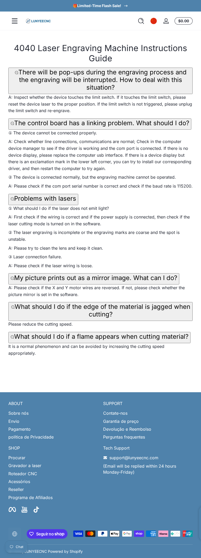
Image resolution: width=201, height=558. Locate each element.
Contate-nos (115, 413)
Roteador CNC (22, 473)
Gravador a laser (24, 465)
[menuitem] (53, 413)
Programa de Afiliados (30, 497)
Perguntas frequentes (124, 437)
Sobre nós (18, 413)
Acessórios (19, 481)
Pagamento (19, 429)
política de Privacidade (31, 437)
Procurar (16, 457)
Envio (13, 421)
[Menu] (14, 21)
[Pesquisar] (141, 21)
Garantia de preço (121, 421)
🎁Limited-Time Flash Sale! (97, 5)
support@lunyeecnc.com (133, 457)
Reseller (16, 489)
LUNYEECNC (35, 551)
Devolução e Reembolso (127, 429)
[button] (141, 21)
